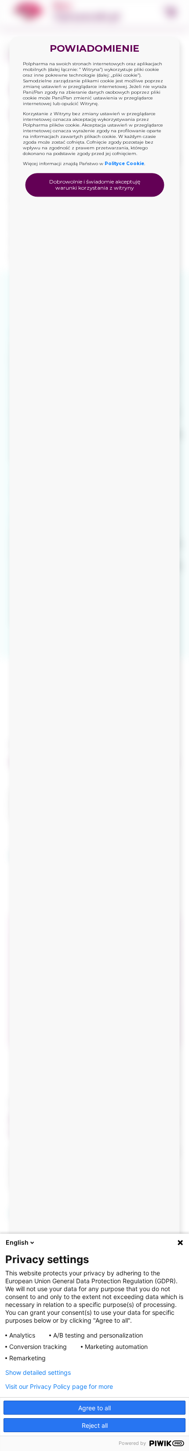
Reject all (95, 1425)
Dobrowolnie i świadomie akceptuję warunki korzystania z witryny (94, 184)
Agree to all (94, 1408)
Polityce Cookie (124, 163)
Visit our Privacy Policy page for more (59, 1386)
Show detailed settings (38, 1372)
